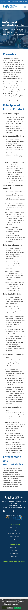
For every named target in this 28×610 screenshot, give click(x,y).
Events (8, 1)
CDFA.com (14, 551)
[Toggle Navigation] (24, 7)
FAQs (14, 539)
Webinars (14, 556)
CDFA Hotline (14, 548)
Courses (14, 531)
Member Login (23, 1)
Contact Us (15, 1)
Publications (14, 553)
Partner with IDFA (14, 536)
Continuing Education (14, 533)
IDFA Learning (14, 528)
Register (3, 1)
